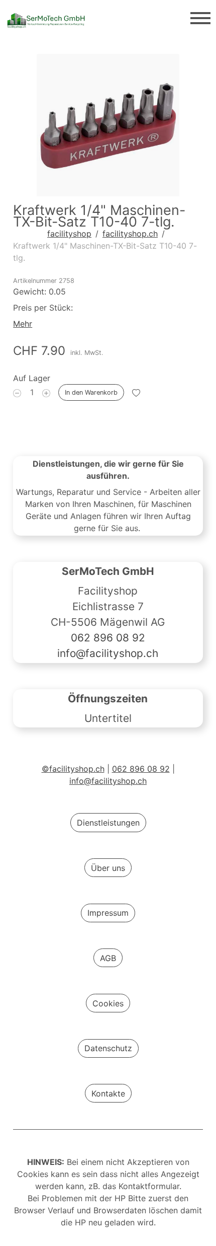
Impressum (108, 913)
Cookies (108, 1003)
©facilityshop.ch (73, 769)
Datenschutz (108, 1048)
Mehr (22, 324)
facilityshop (69, 234)
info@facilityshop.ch (108, 653)
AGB (108, 958)
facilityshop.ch (130, 234)
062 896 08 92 (108, 638)
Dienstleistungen (108, 823)
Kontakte (108, 1093)
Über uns (108, 868)
